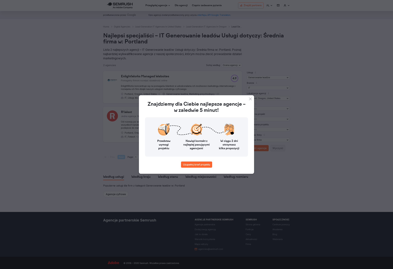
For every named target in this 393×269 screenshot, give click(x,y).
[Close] (250, 99)
